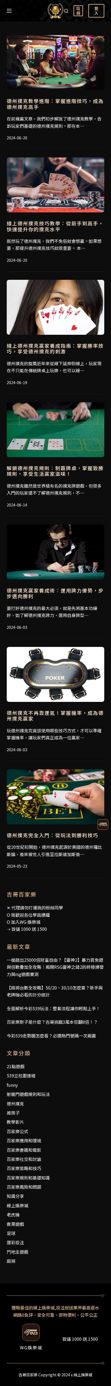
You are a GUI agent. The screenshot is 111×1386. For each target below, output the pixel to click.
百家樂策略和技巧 (24, 1168)
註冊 (78, 10)
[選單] (9, 10)
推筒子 (13, 1112)
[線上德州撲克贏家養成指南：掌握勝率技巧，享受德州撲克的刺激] (56, 307)
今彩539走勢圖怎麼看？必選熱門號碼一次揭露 (51, 1035)
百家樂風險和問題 (24, 1187)
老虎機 (13, 1214)
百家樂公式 (17, 1131)
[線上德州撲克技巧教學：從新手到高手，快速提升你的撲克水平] (56, 184)
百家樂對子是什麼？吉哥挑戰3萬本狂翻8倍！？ (52, 1022)
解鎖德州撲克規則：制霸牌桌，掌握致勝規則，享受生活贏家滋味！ (55, 470)
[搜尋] (66, 11)
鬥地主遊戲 (17, 1252)
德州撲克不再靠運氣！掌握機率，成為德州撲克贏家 (55, 715)
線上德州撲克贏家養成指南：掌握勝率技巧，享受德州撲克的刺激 (55, 348)
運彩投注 (15, 1242)
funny (12, 1085)
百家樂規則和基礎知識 (28, 1177)
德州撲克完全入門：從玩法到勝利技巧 (52, 835)
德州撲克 (15, 1103)
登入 (96, 10)
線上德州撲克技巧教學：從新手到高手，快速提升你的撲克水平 (55, 226)
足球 (11, 1233)
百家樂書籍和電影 (24, 1150)
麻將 (11, 1261)
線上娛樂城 (17, 1205)
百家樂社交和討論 (24, 1159)
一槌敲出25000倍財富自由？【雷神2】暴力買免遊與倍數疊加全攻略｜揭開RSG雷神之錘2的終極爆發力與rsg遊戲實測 (55, 967)
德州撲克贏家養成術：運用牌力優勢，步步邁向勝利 (55, 593)
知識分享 (15, 1196)
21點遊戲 (16, 1066)
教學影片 (15, 1122)
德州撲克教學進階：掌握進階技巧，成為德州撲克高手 (55, 103)
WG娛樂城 (31, 1347)
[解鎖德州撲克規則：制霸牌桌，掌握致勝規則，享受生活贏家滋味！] (56, 429)
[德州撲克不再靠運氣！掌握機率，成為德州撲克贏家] (56, 674)
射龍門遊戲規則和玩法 (28, 1094)
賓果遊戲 (15, 1224)
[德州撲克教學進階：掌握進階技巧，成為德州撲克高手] (56, 62)
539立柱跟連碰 (21, 1075)
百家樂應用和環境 (24, 1140)
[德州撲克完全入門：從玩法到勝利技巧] (56, 796)
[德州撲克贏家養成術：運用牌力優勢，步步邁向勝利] (56, 552)
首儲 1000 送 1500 (29, 929)
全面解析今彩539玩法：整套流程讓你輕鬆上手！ (53, 1008)
